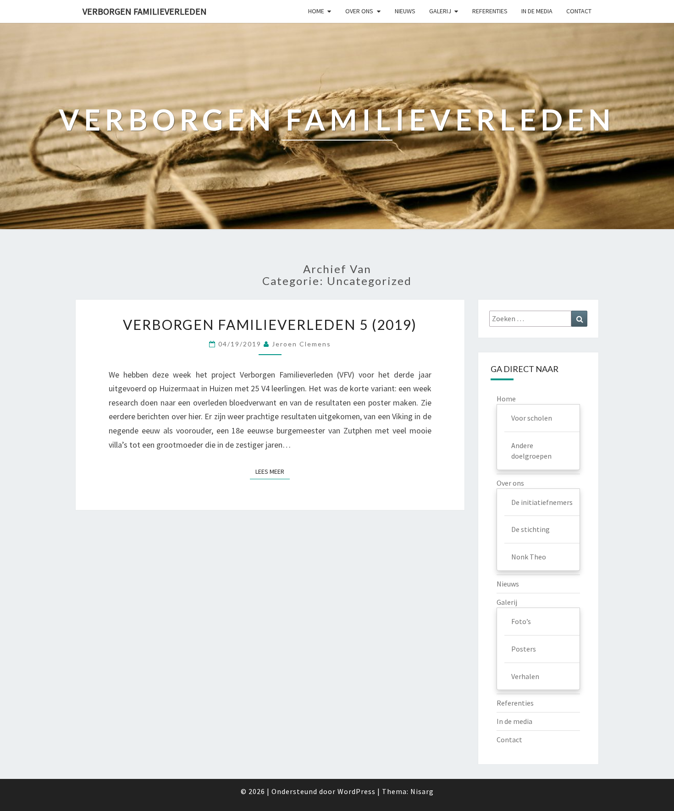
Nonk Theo (528, 556)
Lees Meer (272, 471)
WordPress (356, 791)
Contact (578, 11)
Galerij (440, 11)
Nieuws (405, 11)
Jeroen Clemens (301, 344)
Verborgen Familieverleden (145, 11)
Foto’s (521, 621)
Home (316, 11)
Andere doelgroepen (531, 450)
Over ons (359, 11)
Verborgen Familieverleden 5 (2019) (270, 324)
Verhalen (525, 676)
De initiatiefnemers (542, 502)
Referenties (490, 11)
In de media (536, 11)
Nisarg (422, 791)
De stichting (530, 529)
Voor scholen (531, 417)
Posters (523, 648)
